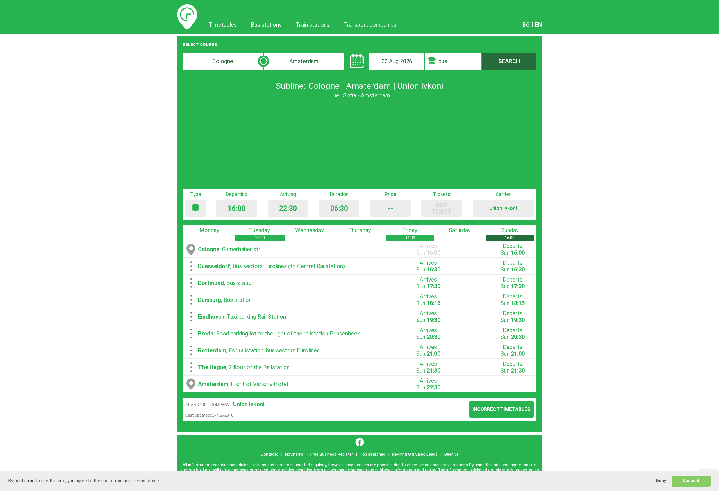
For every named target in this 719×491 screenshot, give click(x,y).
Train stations (312, 24)
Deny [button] (661, 480)
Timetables (187, 7)
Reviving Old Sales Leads (415, 454)
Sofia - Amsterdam (366, 95)
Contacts (269, 454)
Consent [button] (691, 480)
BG (526, 24)
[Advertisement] (359, 143)
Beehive (451, 454)
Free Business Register (331, 454)
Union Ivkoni (248, 404)
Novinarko (294, 454)
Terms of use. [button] (146, 480)
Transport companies (369, 24)
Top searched (372, 454)
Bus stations (266, 24)
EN (538, 24)
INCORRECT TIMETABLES (501, 409)
